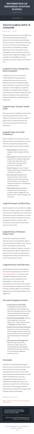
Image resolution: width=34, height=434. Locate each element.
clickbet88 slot (25, 400)
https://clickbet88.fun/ (10, 274)
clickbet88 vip (7, 402)
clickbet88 (9, 400)
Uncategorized (13, 397)
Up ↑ (17, 430)
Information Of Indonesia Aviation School (17, 6)
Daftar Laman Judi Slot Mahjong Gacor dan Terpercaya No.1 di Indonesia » (18, 418)
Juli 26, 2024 (7, 31)
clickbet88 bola (16, 400)
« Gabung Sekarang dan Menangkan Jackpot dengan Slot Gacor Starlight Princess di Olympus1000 (14, 411)
